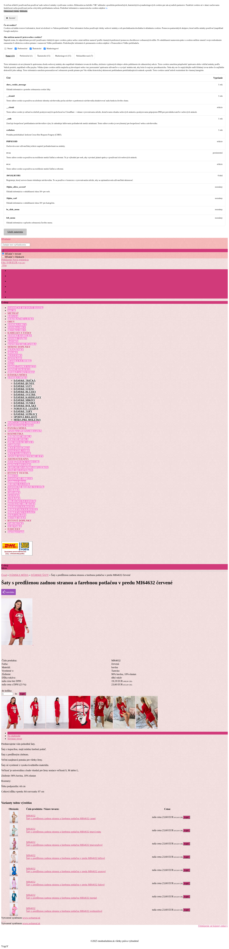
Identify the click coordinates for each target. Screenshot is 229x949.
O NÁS (10, 276)
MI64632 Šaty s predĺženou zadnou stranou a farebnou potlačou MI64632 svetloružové (64, 909)
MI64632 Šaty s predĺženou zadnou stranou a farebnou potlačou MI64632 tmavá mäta (63, 830)
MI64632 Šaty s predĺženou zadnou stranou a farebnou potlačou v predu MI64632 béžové (65, 857)
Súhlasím (23, 11)
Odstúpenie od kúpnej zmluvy (213, 926)
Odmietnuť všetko (11, 11)
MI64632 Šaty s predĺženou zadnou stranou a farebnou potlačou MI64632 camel (60, 817)
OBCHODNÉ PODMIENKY (20, 281)
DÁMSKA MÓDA (19, 575)
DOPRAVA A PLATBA (17, 297)
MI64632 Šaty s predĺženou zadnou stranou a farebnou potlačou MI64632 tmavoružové (64, 843)
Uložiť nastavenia (15, 232)
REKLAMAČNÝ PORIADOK (21, 286)
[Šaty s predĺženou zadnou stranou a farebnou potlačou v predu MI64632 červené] (17, 644)
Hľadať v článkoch (14, 257)
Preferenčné (22, 48)
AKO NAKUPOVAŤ (16, 292)
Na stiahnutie (13, 736)
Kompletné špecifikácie (19, 733)
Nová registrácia (21, 259)
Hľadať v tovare (13, 253)
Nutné (9, 48)
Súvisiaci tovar (14, 738)
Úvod (4, 575)
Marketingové (53, 48)
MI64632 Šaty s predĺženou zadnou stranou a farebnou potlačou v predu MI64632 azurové (66, 870)
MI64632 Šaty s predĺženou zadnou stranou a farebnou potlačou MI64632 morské (61, 896)
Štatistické (37, 48)
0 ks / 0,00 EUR (13, 262)
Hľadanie (6, 239)
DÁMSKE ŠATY (40, 575)
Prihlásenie (7, 259)
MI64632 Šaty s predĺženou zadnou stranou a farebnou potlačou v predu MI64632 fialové (65, 883)
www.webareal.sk (31, 917)
